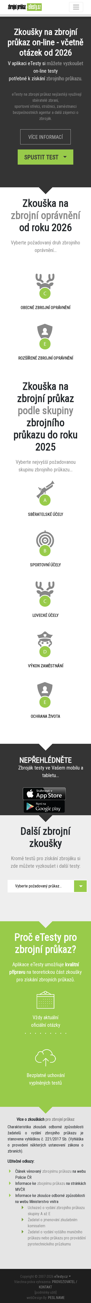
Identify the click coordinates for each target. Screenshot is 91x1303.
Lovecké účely (45, 615)
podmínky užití (45, 1292)
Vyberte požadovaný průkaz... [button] (38, 886)
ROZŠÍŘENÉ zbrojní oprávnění (45, 358)
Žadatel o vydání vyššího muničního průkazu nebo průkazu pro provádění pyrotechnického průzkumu (57, 1238)
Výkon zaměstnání (45, 665)
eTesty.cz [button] (61, 1276)
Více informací (45, 137)
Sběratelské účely (45, 514)
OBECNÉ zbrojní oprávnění (45, 307)
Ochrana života (45, 716)
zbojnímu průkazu (51, 1183)
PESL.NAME (56, 1298)
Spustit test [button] (42, 157)
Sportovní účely (45, 565)
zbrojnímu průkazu (57, 1171)
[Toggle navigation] (76, 7)
